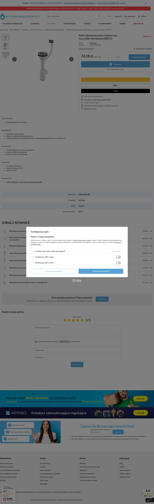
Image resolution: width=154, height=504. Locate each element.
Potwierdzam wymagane (53, 271)
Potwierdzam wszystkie (101, 271)
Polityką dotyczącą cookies (82, 240)
